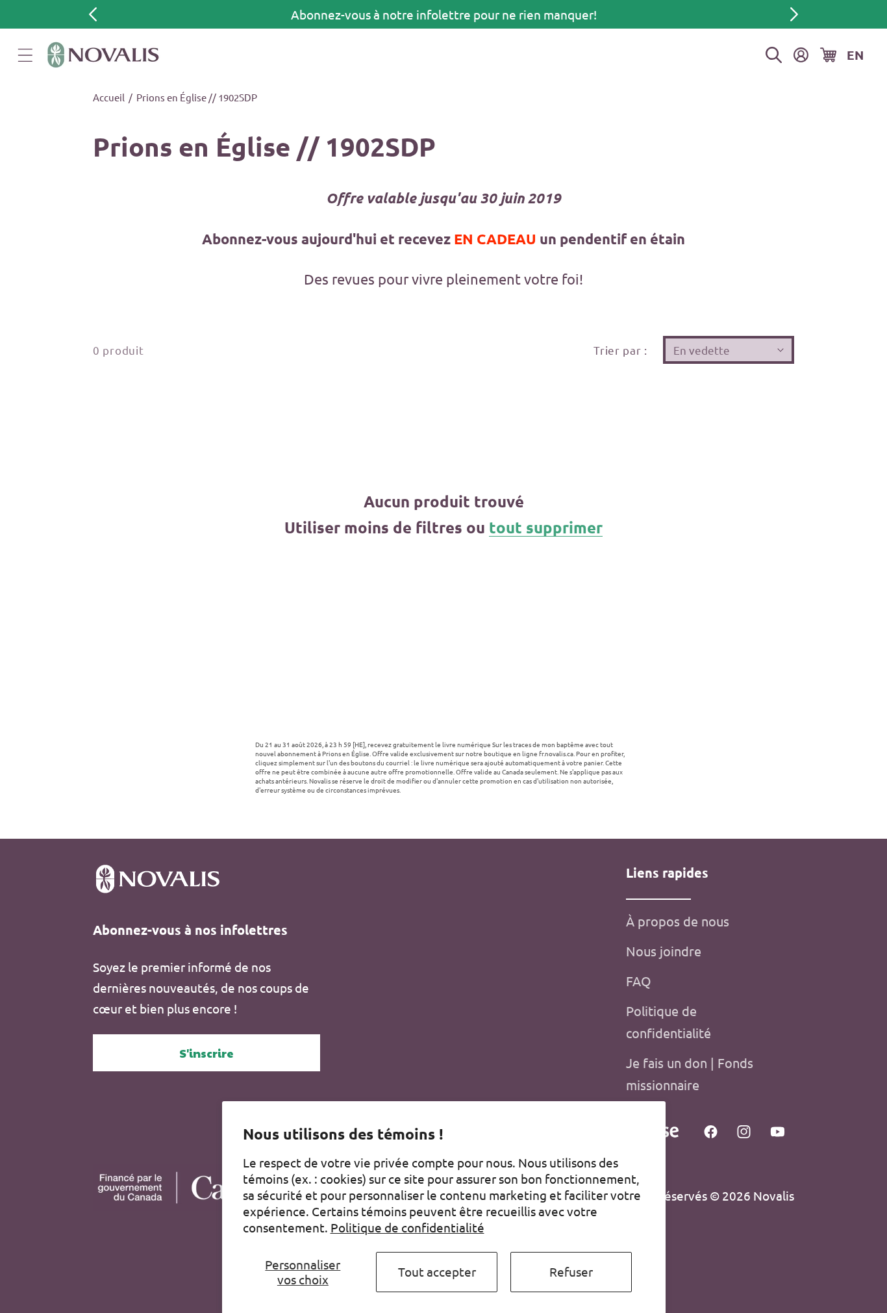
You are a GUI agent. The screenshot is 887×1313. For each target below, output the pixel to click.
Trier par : (620, 350)
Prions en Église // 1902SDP (196, 97)
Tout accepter (437, 1271)
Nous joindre (663, 951)
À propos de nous (677, 921)
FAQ (638, 981)
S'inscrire (206, 1053)
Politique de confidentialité (407, 1227)
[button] (25, 55)
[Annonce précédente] (93, 14)
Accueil (109, 97)
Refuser (571, 1271)
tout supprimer (546, 527)
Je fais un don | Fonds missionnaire (689, 1073)
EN (855, 55)
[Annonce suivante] (794, 14)
